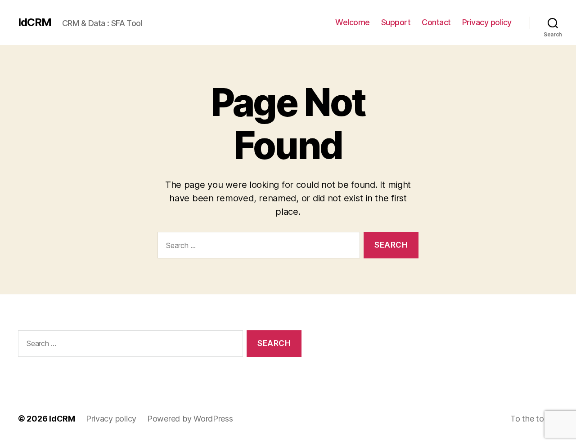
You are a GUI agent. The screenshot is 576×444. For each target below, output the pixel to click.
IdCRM (34, 22)
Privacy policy (487, 22)
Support (396, 22)
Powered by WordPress (190, 418)
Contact (436, 22)
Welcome (352, 22)
